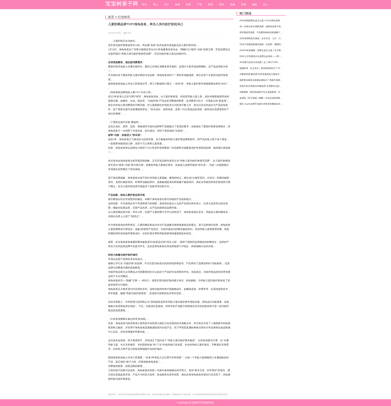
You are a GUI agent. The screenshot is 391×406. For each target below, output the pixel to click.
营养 (210, 4)
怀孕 (188, 4)
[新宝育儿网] (120, 4)
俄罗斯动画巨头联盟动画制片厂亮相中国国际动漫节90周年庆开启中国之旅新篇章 (278, 80)
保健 (232, 4)
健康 (254, 4)
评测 (243, 4)
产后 (199, 4)
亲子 (166, 4)
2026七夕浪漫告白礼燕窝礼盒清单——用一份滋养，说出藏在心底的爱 (272, 56)
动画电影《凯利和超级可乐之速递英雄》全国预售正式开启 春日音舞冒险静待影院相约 (280, 92)
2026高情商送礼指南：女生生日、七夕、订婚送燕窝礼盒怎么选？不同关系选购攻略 (279, 38)
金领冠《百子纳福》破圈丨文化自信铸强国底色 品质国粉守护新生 (270, 98)
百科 (221, 4)
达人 (265, 4)
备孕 (177, 4)
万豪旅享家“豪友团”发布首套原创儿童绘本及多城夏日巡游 (266, 74)
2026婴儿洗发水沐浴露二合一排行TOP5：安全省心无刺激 (267, 62)
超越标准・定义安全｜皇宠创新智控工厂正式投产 (263, 68)
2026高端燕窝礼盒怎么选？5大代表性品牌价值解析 (263, 20)
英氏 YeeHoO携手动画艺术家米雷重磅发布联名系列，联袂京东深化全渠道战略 (276, 104)
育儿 (155, 4)
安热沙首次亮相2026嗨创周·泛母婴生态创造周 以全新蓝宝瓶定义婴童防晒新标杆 (277, 86)
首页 (111, 17)
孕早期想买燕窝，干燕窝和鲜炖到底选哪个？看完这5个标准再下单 (271, 32)
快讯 (144, 4)
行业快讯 (124, 17)
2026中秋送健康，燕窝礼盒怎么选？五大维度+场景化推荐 (267, 50)
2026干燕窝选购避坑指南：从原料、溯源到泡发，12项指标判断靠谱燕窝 (274, 44)
